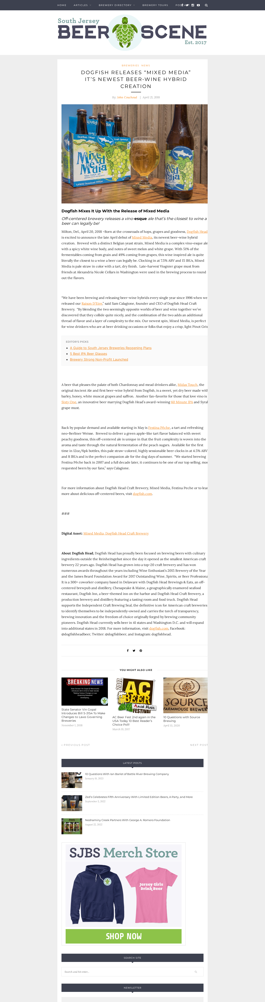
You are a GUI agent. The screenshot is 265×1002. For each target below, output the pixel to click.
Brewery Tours (155, 5)
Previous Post (76, 744)
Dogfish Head (197, 231)
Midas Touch (188, 385)
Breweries (130, 65)
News (145, 65)
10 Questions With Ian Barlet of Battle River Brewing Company (127, 774)
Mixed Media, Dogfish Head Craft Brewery (116, 533)
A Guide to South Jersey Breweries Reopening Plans (111, 348)
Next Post (199, 744)
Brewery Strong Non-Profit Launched (99, 359)
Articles (81, 5)
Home (61, 5)
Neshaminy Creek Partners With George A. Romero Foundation (127, 820)
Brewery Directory (115, 5)
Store (62, 15)
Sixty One (68, 402)
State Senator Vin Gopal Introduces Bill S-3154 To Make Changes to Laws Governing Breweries (83, 715)
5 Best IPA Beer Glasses (88, 354)
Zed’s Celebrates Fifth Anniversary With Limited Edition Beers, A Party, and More (139, 797)
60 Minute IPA (182, 402)
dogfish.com (142, 494)
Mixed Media (142, 237)
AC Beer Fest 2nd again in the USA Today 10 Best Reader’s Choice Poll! (133, 720)
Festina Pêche (159, 428)
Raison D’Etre (92, 303)
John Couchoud (127, 97)
